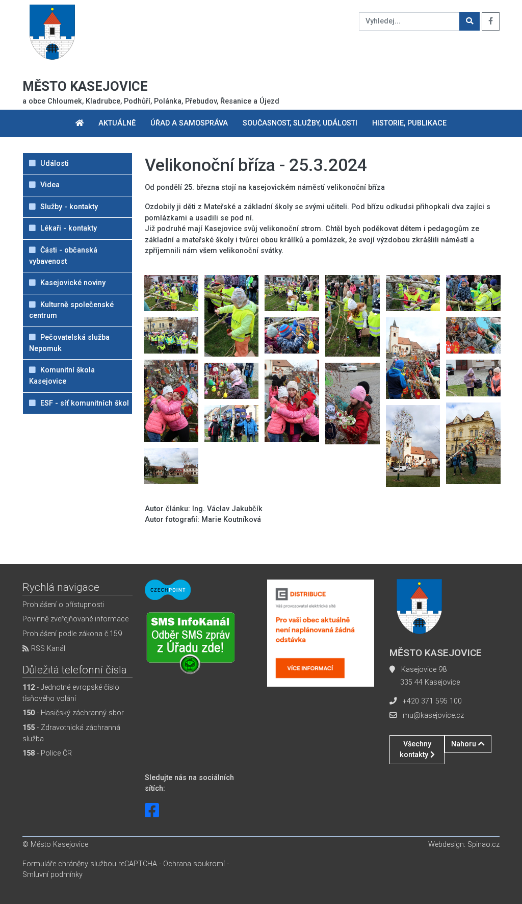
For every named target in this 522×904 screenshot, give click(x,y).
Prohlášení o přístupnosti (63, 604)
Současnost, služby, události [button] (300, 123)
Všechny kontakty (415, 750)
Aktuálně (117, 123)
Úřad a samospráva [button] (189, 123)
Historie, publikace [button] (409, 123)
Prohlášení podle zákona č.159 (72, 634)
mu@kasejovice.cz (433, 715)
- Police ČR (47, 753)
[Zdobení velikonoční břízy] (171, 293)
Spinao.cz (483, 844)
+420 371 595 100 (432, 701)
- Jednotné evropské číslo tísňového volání (70, 693)
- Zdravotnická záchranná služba (71, 733)
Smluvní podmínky (52, 874)
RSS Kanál (47, 648)
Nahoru (464, 744)
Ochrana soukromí (194, 864)
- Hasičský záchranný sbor (73, 713)
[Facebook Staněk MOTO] (152, 810)
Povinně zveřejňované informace (75, 619)
